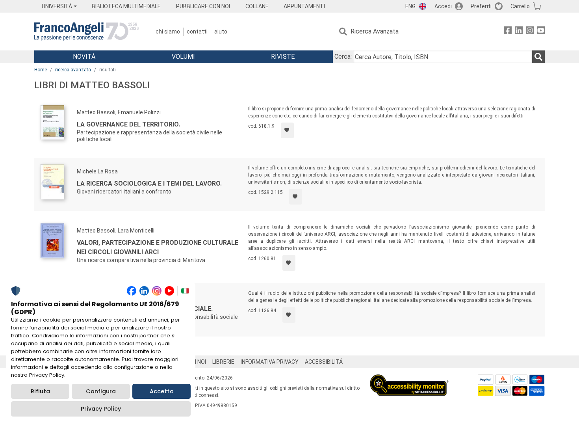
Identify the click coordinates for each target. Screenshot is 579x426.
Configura (101, 391)
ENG (410, 6)
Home (40, 70)
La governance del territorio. (128, 124)
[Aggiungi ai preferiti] (287, 130)
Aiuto (220, 31)
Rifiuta (40, 391)
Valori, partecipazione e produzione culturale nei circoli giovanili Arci (157, 247)
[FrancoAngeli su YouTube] (541, 31)
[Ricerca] (538, 56)
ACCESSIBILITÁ (324, 362)
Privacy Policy (101, 409)
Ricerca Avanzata (375, 31)
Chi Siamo (168, 31)
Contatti (197, 31)
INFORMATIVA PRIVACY (270, 362)
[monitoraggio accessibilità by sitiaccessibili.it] (409, 379)
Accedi (443, 6)
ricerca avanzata (73, 70)
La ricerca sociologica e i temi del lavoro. (149, 183)
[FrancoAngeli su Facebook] (508, 31)
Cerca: (343, 56)
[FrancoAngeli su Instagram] (530, 31)
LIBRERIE (223, 362)
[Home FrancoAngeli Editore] (86, 31)
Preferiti (481, 6)
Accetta (162, 391)
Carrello (520, 6)
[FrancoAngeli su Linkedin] (519, 31)
